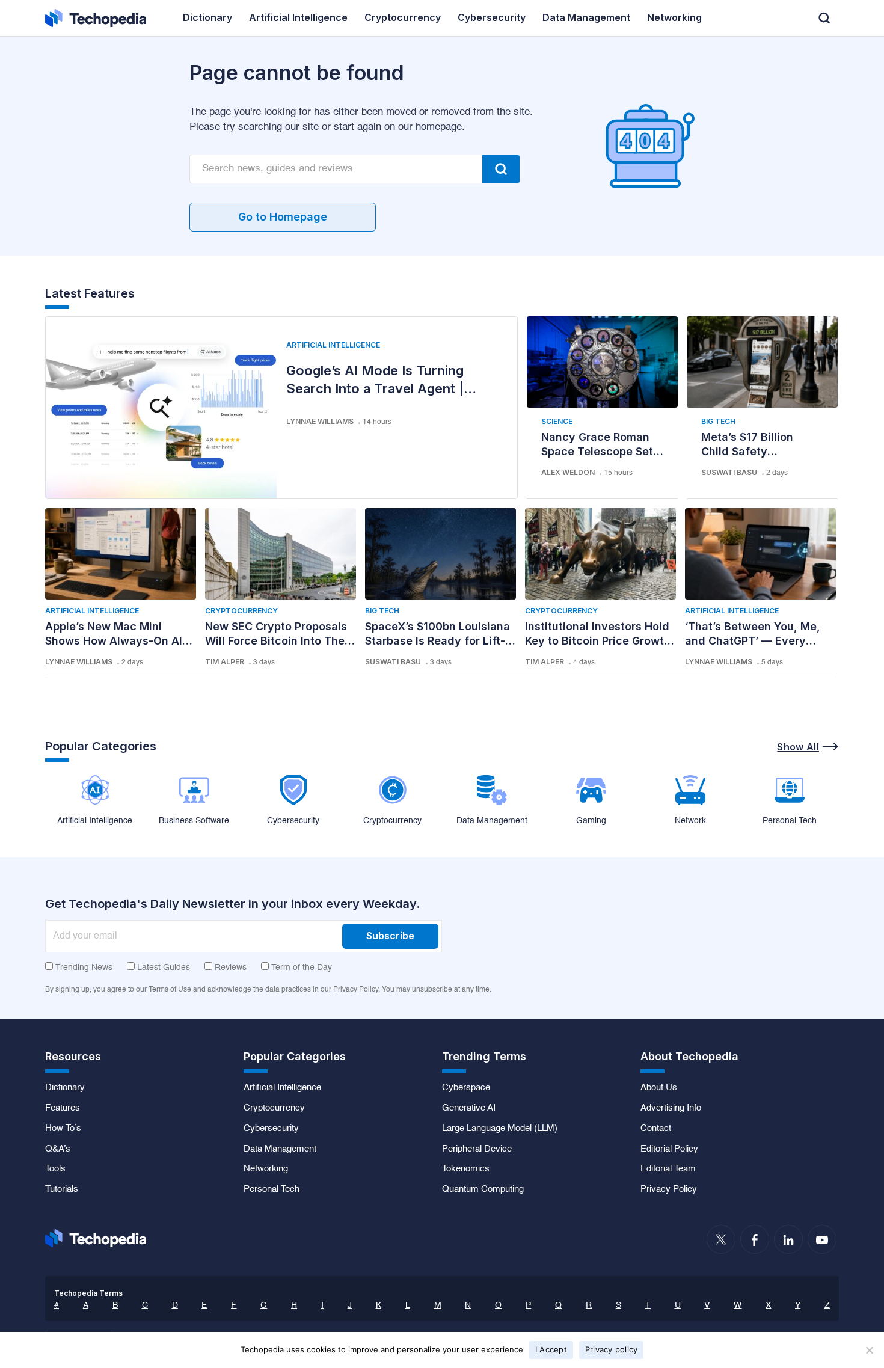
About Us (658, 1088)
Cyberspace (466, 1088)
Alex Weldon (568, 472)
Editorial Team (668, 1169)
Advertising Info (670, 1108)
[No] (869, 1350)
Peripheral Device (477, 1149)
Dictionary (65, 1088)
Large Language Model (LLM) (499, 1128)
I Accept (551, 1349)
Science (556, 421)
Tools (55, 1169)
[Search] (501, 169)
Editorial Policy (669, 1149)
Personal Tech (271, 1189)
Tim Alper (224, 661)
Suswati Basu (729, 472)
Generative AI (469, 1108)
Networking (266, 1169)
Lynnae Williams (320, 421)
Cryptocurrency (241, 610)
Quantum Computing (483, 1189)
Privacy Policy (668, 1189)
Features (62, 1108)
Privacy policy (611, 1349)
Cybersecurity (271, 1128)
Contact (655, 1128)
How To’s (63, 1128)
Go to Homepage (282, 216)
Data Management (280, 1149)
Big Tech (718, 421)
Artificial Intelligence (333, 344)
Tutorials (61, 1189)
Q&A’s (57, 1149)
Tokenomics (466, 1169)
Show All (798, 747)
